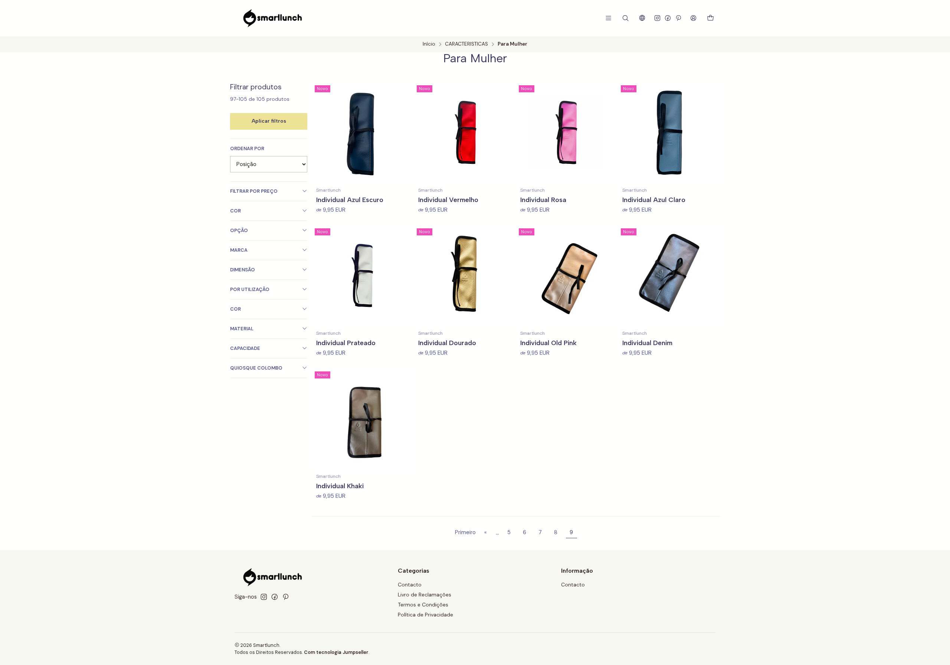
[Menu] (608, 18)
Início (429, 44)
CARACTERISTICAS (466, 44)
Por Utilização (249, 289)
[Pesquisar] (625, 18)
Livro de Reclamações (424, 594)
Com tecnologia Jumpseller (336, 652)
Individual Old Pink (548, 343)
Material (241, 328)
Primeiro (465, 532)
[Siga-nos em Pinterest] (678, 17)
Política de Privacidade (425, 614)
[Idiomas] (642, 18)
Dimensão (242, 270)
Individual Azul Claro (653, 200)
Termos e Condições (423, 604)
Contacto (410, 584)
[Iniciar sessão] (693, 18)
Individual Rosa (543, 200)
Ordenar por (247, 149)
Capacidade (245, 348)
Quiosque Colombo (256, 368)
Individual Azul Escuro (349, 200)
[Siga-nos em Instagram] (657, 17)
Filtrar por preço (254, 191)
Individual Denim (647, 343)
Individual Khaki (340, 486)
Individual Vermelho (448, 200)
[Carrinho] (710, 18)
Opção (239, 230)
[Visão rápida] (404, 133)
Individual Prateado (346, 343)
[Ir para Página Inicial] (273, 18)
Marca (239, 250)
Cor (235, 211)
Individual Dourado (447, 343)
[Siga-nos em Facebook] (667, 17)
